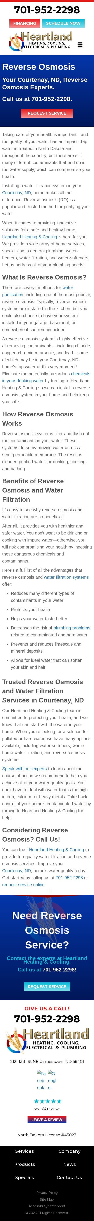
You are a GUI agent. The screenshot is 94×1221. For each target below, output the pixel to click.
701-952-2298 (47, 10)
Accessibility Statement (47, 1206)
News (69, 1164)
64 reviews (51, 1109)
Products (24, 1164)
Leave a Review (47, 1120)
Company (69, 1151)
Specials (24, 1177)
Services (24, 1151)
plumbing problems (72, 627)
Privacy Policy (47, 1193)
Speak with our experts (24, 768)
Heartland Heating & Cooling (29, 236)
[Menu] (80, 44)
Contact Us (69, 1177)
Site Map (47, 1200)
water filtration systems (66, 577)
